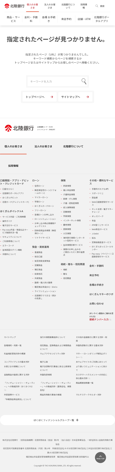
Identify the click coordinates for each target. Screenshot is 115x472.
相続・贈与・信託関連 (73, 264)
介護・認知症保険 (71, 203)
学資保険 (67, 216)
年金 (94, 220)
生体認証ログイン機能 (12, 249)
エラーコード (8, 245)
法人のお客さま (49, 6)
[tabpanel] (57, 248)
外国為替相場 (46, 374)
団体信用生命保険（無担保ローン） (45, 232)
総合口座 (38, 256)
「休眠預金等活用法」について (17, 399)
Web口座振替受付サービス (102, 203)
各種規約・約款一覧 (13, 345)
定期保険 (67, 211)
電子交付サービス (10, 225)
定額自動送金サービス (101, 242)
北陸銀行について (68, 6)
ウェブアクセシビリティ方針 (52, 353)
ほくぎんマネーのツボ (101, 294)
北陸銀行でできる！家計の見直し (45, 297)
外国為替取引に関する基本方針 (89, 345)
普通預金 (38, 252)
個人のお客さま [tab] (13, 146)
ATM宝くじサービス (100, 224)
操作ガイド (7, 221)
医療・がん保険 (70, 198)
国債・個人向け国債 (43, 282)
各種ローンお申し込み (44, 214)
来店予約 (94, 275)
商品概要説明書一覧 (84, 382)
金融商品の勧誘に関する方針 (16, 374)
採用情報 (83, 6)
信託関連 (67, 278)
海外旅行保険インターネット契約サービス (74, 239)
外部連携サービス (12, 394)
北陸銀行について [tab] (73, 146)
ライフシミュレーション (45, 291)
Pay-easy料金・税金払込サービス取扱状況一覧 (15, 231)
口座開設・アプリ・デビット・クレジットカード (14, 182)
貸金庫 (95, 197)
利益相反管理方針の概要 (14, 353)
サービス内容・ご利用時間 (14, 216)
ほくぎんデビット (10, 197)
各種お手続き (96, 284)
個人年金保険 (69, 190)
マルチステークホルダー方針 (88, 394)
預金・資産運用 (40, 246)
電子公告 (44, 361)
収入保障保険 (69, 207)
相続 (65, 269)
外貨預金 (38, 278)
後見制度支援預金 (42, 260)
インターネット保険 (72, 220)
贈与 (65, 273)
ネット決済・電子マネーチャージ (102, 210)
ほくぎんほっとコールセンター (102, 248)
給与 (94, 237)
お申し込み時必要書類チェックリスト (45, 224)
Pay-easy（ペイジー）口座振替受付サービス (103, 255)
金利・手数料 (96, 265)
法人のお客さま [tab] (43, 146)
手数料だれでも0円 (100, 188)
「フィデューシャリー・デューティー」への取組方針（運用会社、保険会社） (55, 386)
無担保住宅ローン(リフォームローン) (45, 191)
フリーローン (40, 210)
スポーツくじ (97, 193)
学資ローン (39, 201)
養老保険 (67, 224)
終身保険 (67, 185)
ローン (35, 180)
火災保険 (67, 233)
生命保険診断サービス (73, 244)
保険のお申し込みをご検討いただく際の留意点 (74, 252)
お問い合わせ (96, 303)
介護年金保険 (69, 194)
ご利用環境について (11, 241)
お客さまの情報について (14, 366)
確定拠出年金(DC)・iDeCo (46, 286)
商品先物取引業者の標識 (50, 394)
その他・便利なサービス (101, 182)
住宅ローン (39, 185)
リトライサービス (42, 237)
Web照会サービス (100, 229)
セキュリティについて (12, 236)
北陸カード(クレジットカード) (15, 201)
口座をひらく (8, 188)
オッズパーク (97, 216)
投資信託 (38, 273)
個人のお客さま (32, 6)
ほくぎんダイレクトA (11, 211)
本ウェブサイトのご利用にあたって (91, 361)
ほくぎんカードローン (44, 206)
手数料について (9, 254)
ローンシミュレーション (45, 218)
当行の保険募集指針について (52, 337)
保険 (63, 180)
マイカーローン (41, 197)
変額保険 (67, 229)
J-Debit (95, 233)
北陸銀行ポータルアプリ (13, 193)
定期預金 (38, 265)
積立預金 (38, 269)
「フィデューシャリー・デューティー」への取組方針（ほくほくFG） (19, 384)
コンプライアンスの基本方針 (16, 361)
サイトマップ (10, 337)
